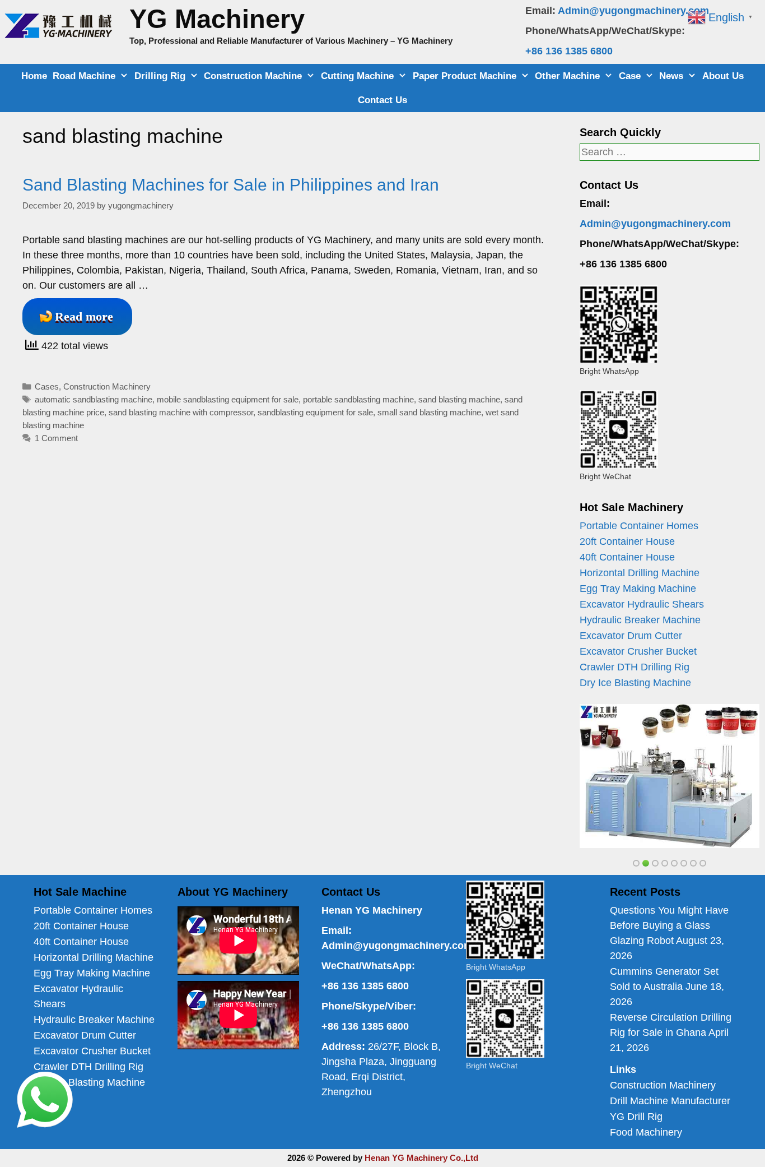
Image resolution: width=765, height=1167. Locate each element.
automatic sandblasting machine (93, 399)
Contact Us (382, 100)
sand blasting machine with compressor (181, 412)
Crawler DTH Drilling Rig (634, 667)
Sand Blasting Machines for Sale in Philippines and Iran (230, 184)
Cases (47, 386)
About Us (723, 76)
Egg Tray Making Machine (638, 588)
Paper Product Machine (464, 76)
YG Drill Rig (636, 1116)
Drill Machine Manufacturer (670, 1100)
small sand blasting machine (429, 412)
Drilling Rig (159, 76)
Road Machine (84, 76)
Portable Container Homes (639, 525)
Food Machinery (646, 1132)
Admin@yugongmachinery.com (633, 10)
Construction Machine (253, 76)
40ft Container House (627, 557)
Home (34, 76)
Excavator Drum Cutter (631, 635)
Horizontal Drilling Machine (639, 572)
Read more (84, 316)
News (671, 76)
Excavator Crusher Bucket (638, 651)
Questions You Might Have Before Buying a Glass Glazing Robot (669, 925)
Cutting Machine (357, 76)
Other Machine (567, 76)
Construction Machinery (107, 386)
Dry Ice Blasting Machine (635, 682)
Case (630, 76)
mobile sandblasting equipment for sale (227, 399)
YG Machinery (217, 19)
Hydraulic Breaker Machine (640, 620)
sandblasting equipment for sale (315, 412)
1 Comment (56, 438)
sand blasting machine (459, 399)
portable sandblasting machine (358, 399)
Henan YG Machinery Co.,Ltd (421, 1158)
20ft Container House (627, 541)
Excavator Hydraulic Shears (642, 604)
